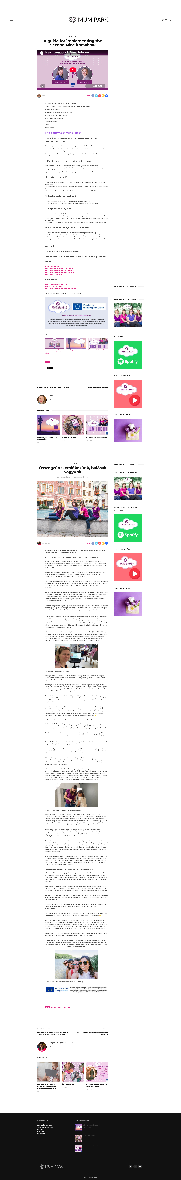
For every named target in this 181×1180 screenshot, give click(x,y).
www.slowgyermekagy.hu (53, 286)
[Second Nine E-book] (73, 425)
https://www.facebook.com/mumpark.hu (59, 268)
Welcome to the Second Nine (97, 350)
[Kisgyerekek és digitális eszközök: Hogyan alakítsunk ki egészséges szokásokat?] (48, 1072)
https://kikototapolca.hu (53, 274)
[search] (170, 20)
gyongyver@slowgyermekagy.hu (56, 284)
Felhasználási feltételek (44, 1125)
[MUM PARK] (51, 1166)
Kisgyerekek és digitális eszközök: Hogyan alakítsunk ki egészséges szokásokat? (52, 1033)
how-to (59, 362)
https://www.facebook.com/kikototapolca (59, 272)
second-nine (74, 362)
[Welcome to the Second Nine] (98, 343)
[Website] (51, 1047)
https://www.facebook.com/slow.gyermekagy (60, 288)
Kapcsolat (40, 1129)
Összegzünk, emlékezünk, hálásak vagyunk (53, 387)
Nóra (43, 96)
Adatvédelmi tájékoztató (45, 1127)
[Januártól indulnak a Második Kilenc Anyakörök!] (97, 1072)
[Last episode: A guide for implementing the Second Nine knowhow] (54, 343)
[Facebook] (54, 1047)
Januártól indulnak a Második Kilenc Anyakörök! (96, 1085)
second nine (73, 36)
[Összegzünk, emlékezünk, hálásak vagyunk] (72, 509)
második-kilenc (56, 1007)
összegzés (66, 1007)
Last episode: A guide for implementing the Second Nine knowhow (54, 352)
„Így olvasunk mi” (68, 1084)
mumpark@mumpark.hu (53, 266)
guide (53, 362)
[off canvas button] (11, 20)
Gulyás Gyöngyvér (47, 543)
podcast (65, 362)
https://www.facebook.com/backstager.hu (59, 270)
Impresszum (41, 1131)
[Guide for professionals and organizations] (76, 343)
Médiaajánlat (41, 1133)
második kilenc (73, 463)
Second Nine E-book (69, 437)
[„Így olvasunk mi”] (73, 1072)
